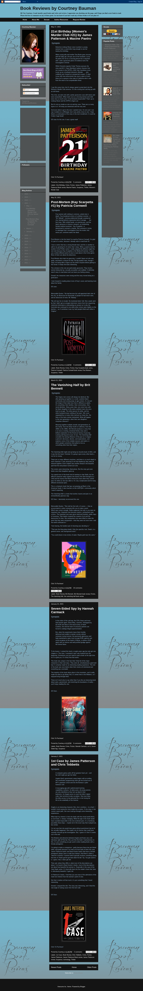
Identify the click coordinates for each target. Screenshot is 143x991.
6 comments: (77, 743)
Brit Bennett (69, 594)
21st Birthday (60, 185)
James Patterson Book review (72, 957)
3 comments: (77, 365)
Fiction (72, 185)
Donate (46, 20)
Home (25, 20)
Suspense (80, 187)
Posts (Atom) (78, 973)
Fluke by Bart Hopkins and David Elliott (116, 67)
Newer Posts (56, 967)
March (28, 228)
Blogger (82, 986)
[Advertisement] (33, 120)
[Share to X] (90, 182)
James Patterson (81, 185)
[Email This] (86, 182)
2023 (26, 197)
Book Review (60, 368)
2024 (26, 194)
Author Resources (61, 20)
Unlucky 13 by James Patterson (117, 114)
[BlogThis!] (88, 182)
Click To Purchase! (57, 177)
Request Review (79, 20)
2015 (26, 250)
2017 (26, 244)
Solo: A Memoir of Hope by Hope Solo (116, 91)
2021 (26, 203)
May (28, 206)
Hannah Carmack (81, 746)
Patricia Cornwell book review (72, 370)
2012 (26, 260)
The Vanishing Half (57, 596)
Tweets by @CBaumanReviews (29, 102)
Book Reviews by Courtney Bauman (58, 8)
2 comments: (78, 952)
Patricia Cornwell (56, 370)
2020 (26, 235)
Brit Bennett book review (82, 594)
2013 (26, 257)
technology (66, 959)
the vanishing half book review (74, 596)
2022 (26, 200)
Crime (67, 185)
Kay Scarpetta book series (84, 368)
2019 (26, 238)
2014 (26, 253)
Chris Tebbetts (77, 955)
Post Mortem (87, 370)
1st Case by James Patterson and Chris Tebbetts (73, 762)
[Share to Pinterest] (95, 182)
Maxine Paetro (71, 187)
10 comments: (78, 588)
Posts (27, 90)
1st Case (59, 955)
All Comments (30, 93)
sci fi (89, 746)
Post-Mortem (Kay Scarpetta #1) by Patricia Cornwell (72, 203)
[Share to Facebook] (92, 182)
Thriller (86, 187)
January (29, 231)
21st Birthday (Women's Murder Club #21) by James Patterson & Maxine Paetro (71, 35)
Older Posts (91, 967)
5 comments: (77, 182)
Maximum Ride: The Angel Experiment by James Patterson (111, 46)
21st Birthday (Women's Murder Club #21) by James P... (32, 212)
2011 (26, 263)
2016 (26, 247)
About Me (35, 20)
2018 (26, 241)
